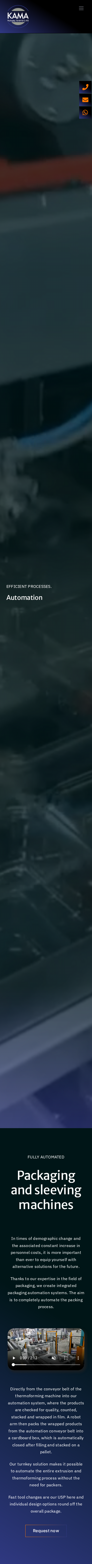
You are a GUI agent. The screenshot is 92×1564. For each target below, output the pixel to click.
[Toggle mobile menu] (81, 8)
